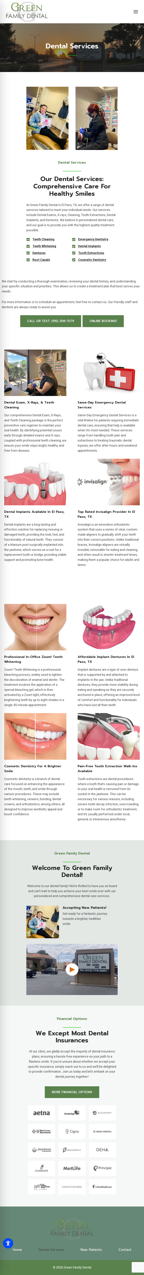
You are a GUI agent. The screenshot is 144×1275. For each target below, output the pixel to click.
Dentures (38, 253)
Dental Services (51, 1249)
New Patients (91, 1249)
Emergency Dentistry (93, 239)
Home (17, 1249)
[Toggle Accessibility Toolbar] (8, 1243)
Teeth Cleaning (43, 239)
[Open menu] (136, 11)
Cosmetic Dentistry (92, 260)
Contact (125, 1249)
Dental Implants (89, 246)
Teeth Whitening (44, 246)
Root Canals (41, 260)
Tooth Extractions (91, 253)
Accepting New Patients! (84, 907)
